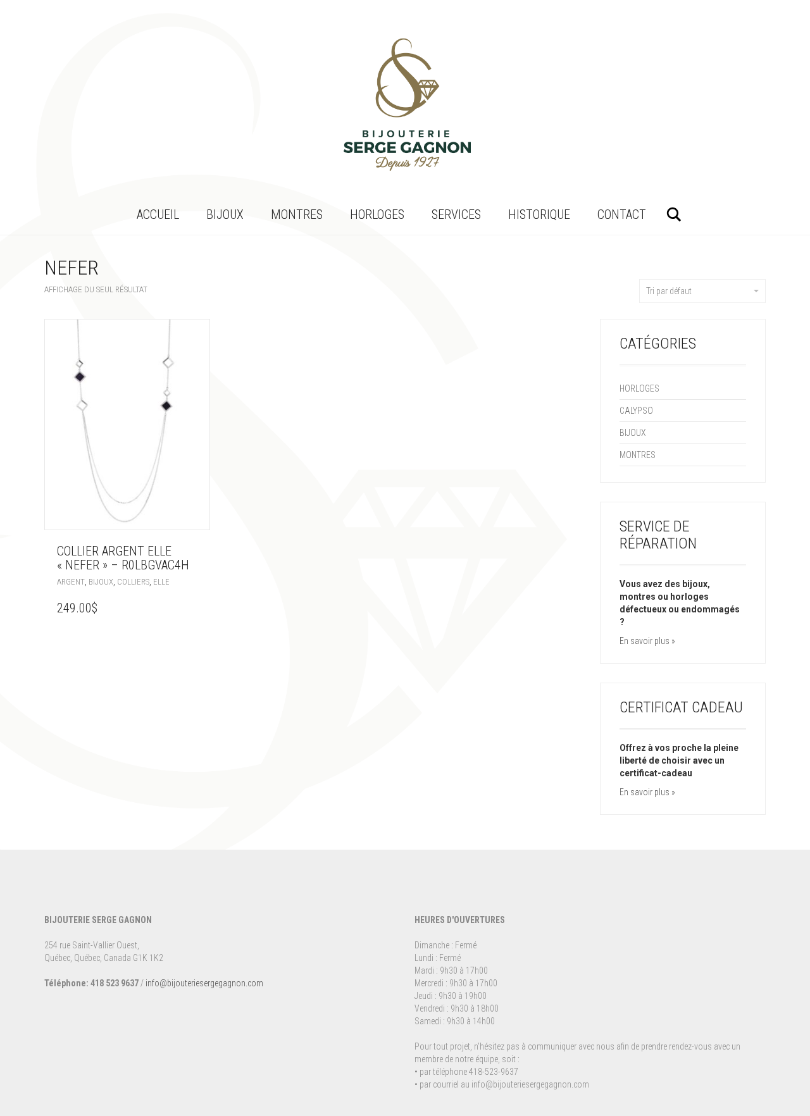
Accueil (158, 214)
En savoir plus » (647, 641)
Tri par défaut (669, 291)
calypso (636, 411)
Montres (297, 214)
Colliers (133, 581)
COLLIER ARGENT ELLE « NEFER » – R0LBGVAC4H (123, 558)
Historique (539, 214)
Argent (71, 581)
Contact (621, 214)
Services (456, 214)
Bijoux (225, 214)
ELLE (161, 581)
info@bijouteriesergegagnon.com (204, 983)
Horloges (377, 214)
